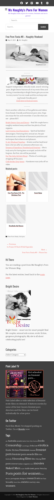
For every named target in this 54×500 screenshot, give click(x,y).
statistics (25, 482)
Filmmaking (18, 459)
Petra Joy (43, 469)
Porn (9, 473)
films (28, 458)
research (31, 478)
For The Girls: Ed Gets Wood (16, 156)
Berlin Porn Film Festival (30, 441)
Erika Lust (34, 446)
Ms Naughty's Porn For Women (28, 9)
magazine (26, 464)
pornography (15, 478)
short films (17, 482)
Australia (12, 441)
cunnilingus (26, 446)
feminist (32, 450)
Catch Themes (33, 497)
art (6, 441)
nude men (29, 468)
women (10, 485)
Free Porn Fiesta (13, 236)
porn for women (27, 473)
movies (39, 463)
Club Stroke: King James (15, 162)
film (37, 454)
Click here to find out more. (27, 101)
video (38, 482)
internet (14, 464)
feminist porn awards (23, 454)
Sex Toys (43, 478)
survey (33, 482)
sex (38, 478)
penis (37, 468)
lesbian (20, 464)
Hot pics (22, 236)
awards (19, 441)
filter (34, 459)
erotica (43, 445)
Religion (23, 478)
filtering (38, 459)
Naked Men (13, 468)
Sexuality (9, 482)
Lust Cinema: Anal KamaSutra (17, 131)
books (41, 441)
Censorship (13, 445)
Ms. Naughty (23, 40)
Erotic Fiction (12, 450)
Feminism (24, 450)
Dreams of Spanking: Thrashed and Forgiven (23, 148)
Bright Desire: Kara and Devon (17, 123)
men (31, 464)
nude (22, 468)
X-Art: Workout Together (15, 142)
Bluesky (21, 429)
